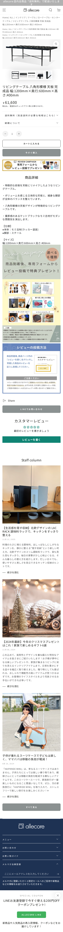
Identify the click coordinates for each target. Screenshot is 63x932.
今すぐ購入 (32, 152)
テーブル (32, 17)
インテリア (21, 17)
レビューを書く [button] (31, 439)
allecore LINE (31, 914)
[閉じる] (57, 895)
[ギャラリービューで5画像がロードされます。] (47, 75)
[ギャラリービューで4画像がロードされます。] (39, 75)
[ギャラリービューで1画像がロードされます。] (15, 75)
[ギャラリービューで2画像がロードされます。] (23, 75)
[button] (50, 10)
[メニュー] (4, 10)
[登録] (59, 873)
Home (5, 17)
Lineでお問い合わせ (31, 409)
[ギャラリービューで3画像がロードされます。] (31, 75)
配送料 (12, 106)
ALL (12, 17)
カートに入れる (31, 143)
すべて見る (31, 807)
